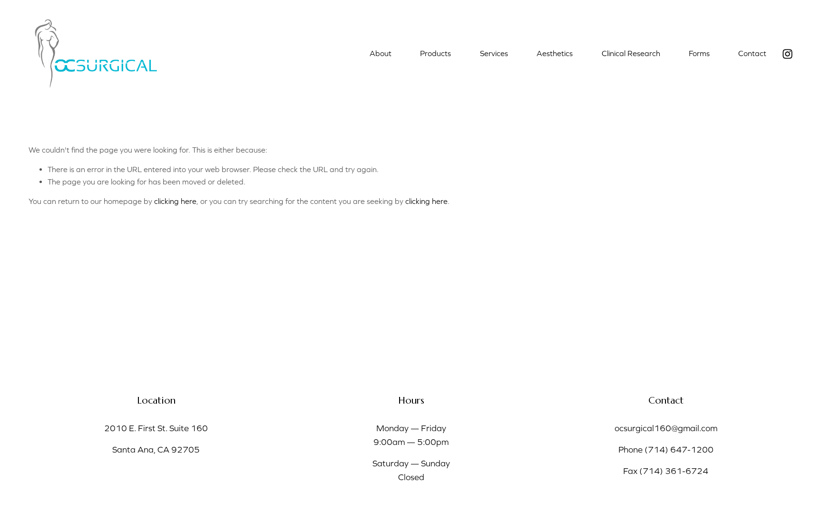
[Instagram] (787, 54)
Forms (699, 53)
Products (435, 53)
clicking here (175, 201)
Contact (752, 53)
